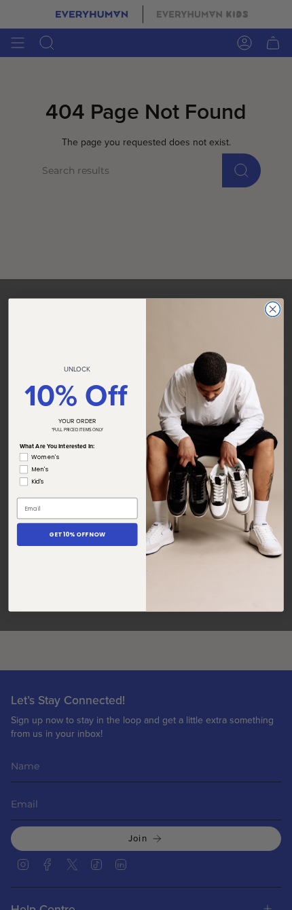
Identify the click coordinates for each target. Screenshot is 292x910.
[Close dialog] (273, 309)
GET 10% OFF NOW (77, 534)
